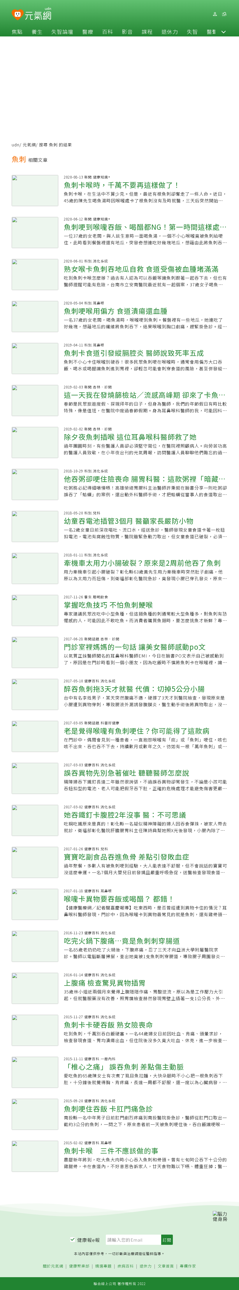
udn (16, 145)
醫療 (87, 31)
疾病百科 (125, 1266)
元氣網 (29, 145)
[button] (223, 31)
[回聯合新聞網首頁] (18, 15)
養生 (37, 31)
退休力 (169, 31)
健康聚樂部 (79, 1266)
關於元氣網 (53, 1266)
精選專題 (103, 1266)
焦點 (17, 31)
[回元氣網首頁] (38, 14)
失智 (192, 31)
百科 (107, 31)
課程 (147, 31)
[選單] (224, 14)
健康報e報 (88, 1240)
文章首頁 (166, 1266)
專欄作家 (188, 1266)
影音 (127, 31)
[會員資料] (214, 14)
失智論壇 (62, 31)
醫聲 (212, 31)
